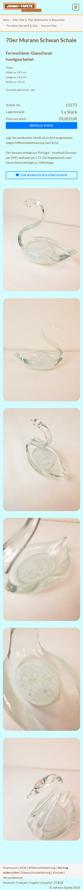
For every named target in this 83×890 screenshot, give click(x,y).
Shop (6, 19)
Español (46, 882)
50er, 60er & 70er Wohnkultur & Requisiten (38, 19)
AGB (23, 867)
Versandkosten (22, 137)
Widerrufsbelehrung (41, 867)
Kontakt (58, 872)
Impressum (10, 867)
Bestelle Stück (41, 125)
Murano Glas (49, 25)
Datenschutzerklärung (36, 872)
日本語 (58, 882)
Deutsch (8, 882)
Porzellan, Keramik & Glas (22, 25)
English (34, 882)
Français (21, 882)
